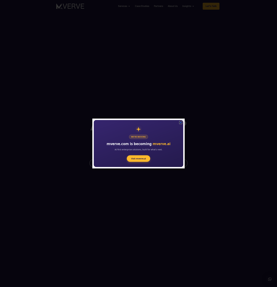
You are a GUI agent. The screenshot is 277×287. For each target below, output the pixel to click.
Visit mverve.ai (138, 158)
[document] (138, 143)
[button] (269, 279)
